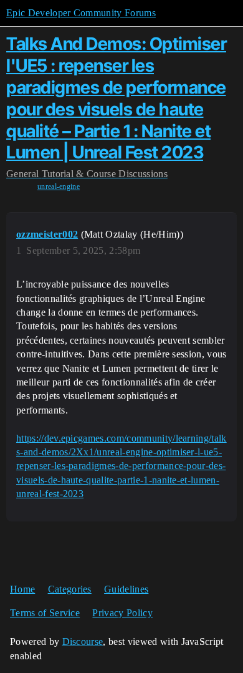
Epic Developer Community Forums (81, 12)
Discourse (82, 641)
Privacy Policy (122, 613)
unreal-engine (58, 186)
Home (22, 589)
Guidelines (126, 589)
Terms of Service (45, 613)
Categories (70, 589)
